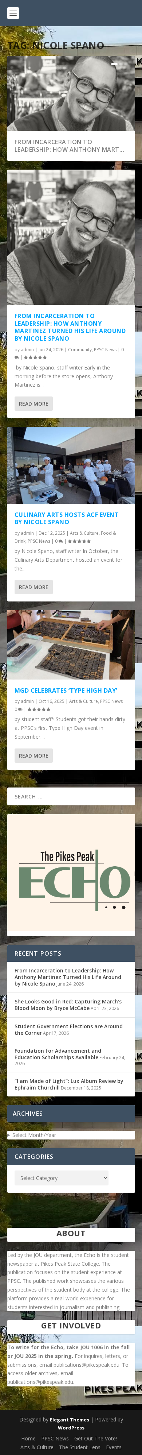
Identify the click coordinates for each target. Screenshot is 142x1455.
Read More (33, 403)
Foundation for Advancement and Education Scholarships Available (58, 1054)
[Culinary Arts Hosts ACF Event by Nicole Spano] (71, 465)
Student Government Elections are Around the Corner (69, 1029)
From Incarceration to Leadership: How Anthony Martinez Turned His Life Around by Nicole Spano (70, 327)
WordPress (71, 1427)
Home (28, 1438)
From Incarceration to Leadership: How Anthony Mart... (70, 146)
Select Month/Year (34, 1134)
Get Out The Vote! (95, 1438)
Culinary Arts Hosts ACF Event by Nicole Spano (67, 518)
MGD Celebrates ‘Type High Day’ (66, 690)
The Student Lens (79, 1447)
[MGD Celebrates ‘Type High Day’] (71, 644)
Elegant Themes (69, 1419)
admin (27, 350)
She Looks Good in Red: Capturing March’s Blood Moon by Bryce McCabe (68, 1004)
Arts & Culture (84, 533)
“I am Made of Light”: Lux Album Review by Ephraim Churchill (69, 1084)
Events (114, 1447)
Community (80, 350)
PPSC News (105, 350)
